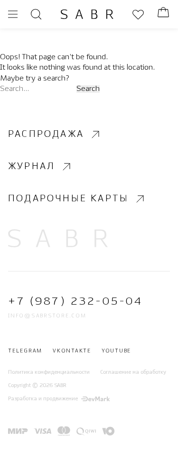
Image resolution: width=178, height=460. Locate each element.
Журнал (31, 166)
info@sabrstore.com (47, 316)
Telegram (25, 351)
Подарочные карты (68, 198)
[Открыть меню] (13, 14)
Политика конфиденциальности (49, 372)
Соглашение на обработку (133, 372)
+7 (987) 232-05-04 (75, 302)
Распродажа (46, 134)
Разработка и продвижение (43, 399)
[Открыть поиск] (36, 14)
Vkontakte (72, 351)
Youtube (116, 351)
